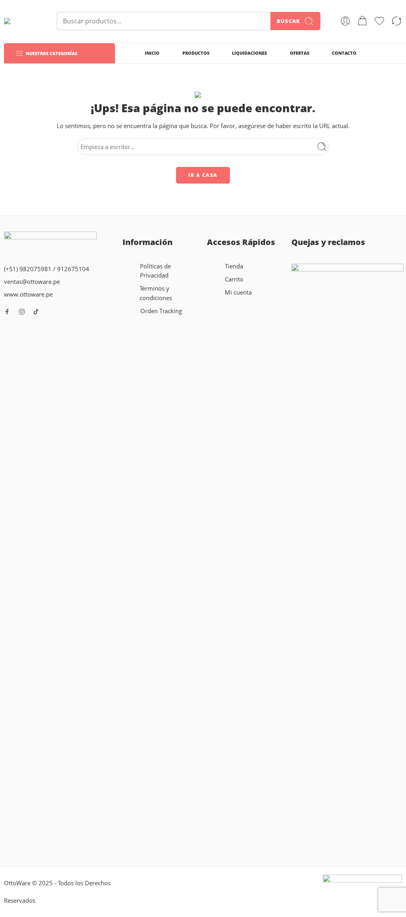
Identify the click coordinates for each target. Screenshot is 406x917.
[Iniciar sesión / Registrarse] (345, 21)
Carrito (234, 279)
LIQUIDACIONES (249, 53)
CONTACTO (344, 53)
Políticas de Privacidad (155, 270)
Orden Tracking (161, 311)
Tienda (234, 266)
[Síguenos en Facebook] (7, 311)
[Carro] (362, 21)
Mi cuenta (238, 292)
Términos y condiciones (156, 293)
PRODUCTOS (195, 53)
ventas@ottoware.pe (32, 281)
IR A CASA (203, 175)
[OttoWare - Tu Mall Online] (20, 21)
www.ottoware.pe (28, 294)
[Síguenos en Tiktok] (36, 311)
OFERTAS (299, 53)
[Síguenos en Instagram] (21, 311)
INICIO (152, 53)
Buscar (288, 21)
